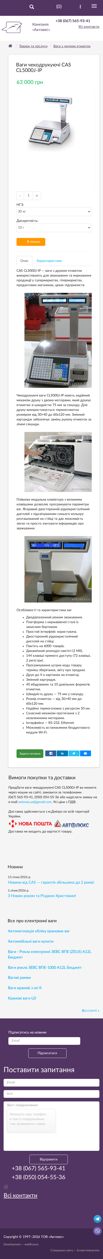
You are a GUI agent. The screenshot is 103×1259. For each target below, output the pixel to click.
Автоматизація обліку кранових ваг (39, 931)
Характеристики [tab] (49, 261)
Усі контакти (88, 27)
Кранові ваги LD (22, 998)
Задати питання (29, 753)
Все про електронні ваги (32, 921)
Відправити (48, 1159)
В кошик (33, 241)
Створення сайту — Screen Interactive (75, 1250)
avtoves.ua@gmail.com (35, 802)
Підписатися (47, 1053)
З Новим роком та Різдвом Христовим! (42, 896)
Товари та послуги (33, 46)
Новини (15, 867)
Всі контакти (20, 1196)
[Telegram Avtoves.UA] (97, 1218)
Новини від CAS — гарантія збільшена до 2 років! (51, 882)
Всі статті (89, 1010)
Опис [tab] (24, 261)
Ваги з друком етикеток (72, 46)
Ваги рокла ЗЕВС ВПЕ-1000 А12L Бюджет (45, 967)
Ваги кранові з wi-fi (24, 988)
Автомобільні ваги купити (30, 941)
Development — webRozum (21, 1244)
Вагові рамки (19, 978)
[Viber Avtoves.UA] (97, 1230)
